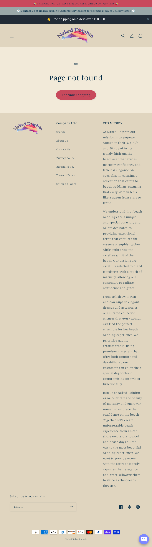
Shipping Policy (66, 183)
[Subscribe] (71, 506)
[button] (11, 35)
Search (60, 131)
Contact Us (63, 149)
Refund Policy (65, 166)
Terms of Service (66, 175)
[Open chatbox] (144, 539)
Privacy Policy (65, 157)
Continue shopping (76, 95)
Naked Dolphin (79, 539)
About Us (62, 140)
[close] (148, 19)
